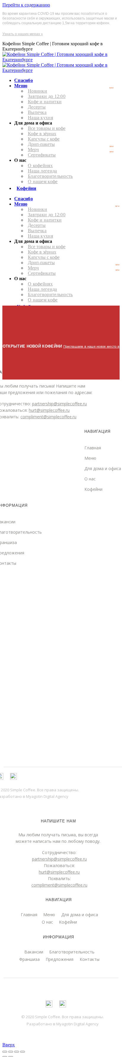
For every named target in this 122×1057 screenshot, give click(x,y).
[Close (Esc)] (4, 1052)
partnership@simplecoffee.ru (59, 859)
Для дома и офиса (102, 468)
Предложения (59, 959)
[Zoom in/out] (22, 1052)
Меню (49, 914)
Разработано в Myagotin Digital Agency (63, 1024)
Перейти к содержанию (26, 4)
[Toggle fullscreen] (16, 1052)
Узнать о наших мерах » (22, 34)
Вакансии (33, 952)
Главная (29, 914)
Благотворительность (71, 952)
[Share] (10, 1052)
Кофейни (93, 489)
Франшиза (29, 959)
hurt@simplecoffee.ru (59, 872)
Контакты (89, 959)
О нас (90, 479)
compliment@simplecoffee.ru (59, 885)
